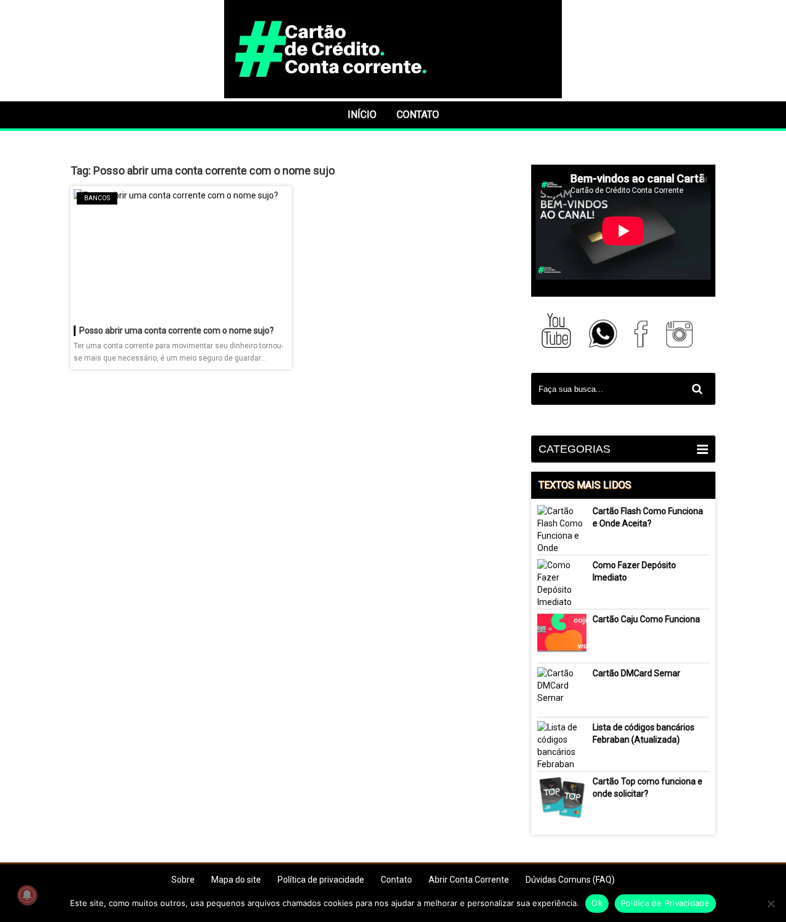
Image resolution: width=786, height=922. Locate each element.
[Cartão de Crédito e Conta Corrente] (393, 95)
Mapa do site (236, 880)
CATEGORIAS (574, 449)
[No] (771, 903)
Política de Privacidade (665, 903)
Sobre (183, 880)
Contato (418, 114)
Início (362, 114)
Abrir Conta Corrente (469, 880)
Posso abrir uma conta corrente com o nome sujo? (176, 330)
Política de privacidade (321, 880)
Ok (596, 903)
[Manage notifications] (27, 895)
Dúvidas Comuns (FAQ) (570, 880)
